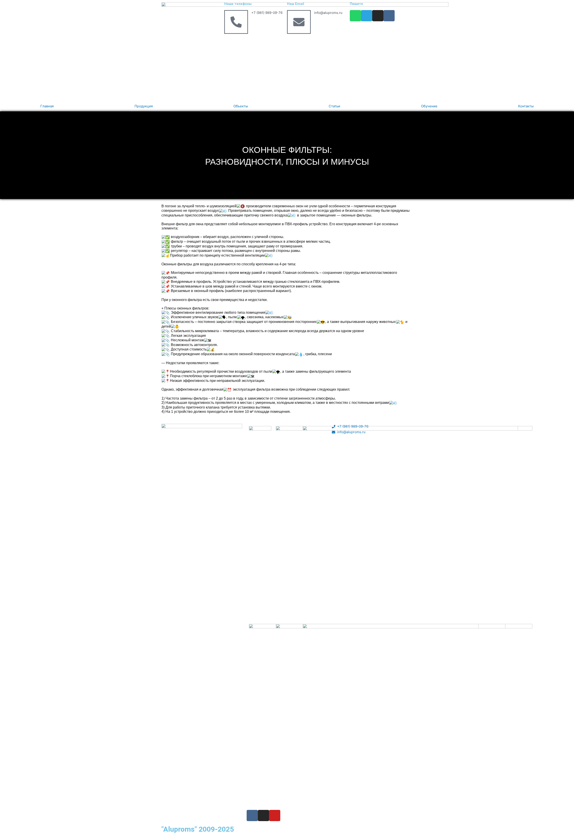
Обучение (429, 106)
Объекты (240, 106)
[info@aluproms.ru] (299, 22)
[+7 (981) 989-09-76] (236, 22)
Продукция (144, 106)
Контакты (526, 106)
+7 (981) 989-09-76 (267, 13)
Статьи (334, 106)
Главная (47, 106)
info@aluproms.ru (328, 13)
